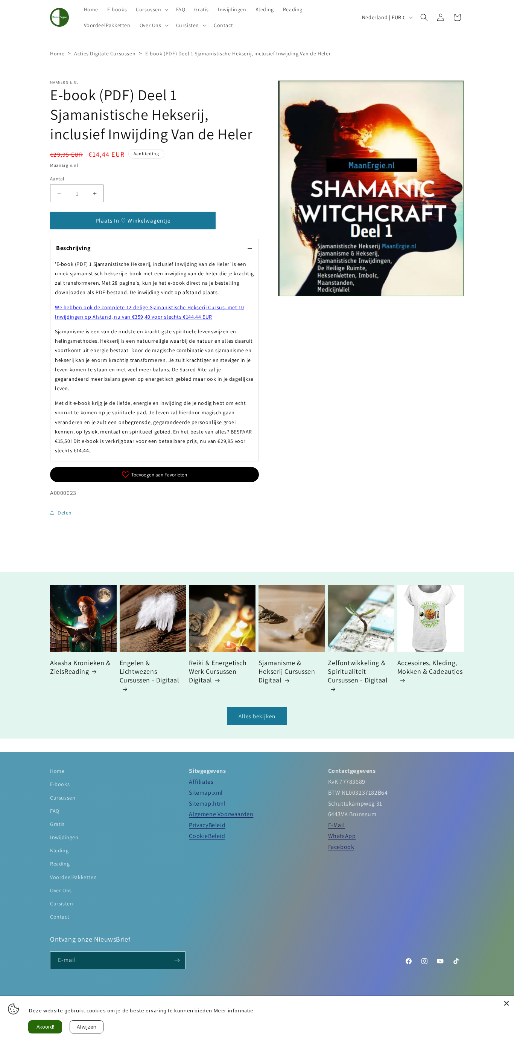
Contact (59, 916)
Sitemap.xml (206, 793)
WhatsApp (342, 836)
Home (57, 53)
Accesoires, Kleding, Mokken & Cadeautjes (429, 667)
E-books (60, 784)
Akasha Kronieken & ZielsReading (80, 667)
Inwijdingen (64, 837)
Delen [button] (65, 512)
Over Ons (61, 890)
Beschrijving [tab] (73, 248)
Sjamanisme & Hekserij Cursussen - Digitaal (289, 671)
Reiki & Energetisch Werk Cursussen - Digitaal (217, 671)
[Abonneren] (177, 960)
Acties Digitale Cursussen (104, 53)
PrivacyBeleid (207, 825)
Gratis (57, 824)
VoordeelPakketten (73, 877)
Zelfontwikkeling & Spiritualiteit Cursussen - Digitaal (358, 671)
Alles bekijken (257, 716)
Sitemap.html (207, 803)
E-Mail (336, 825)
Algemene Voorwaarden (221, 814)
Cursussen (62, 797)
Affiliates (201, 782)
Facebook (341, 847)
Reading (60, 863)
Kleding (59, 850)
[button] (151, 9)
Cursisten (61, 903)
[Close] (506, 1003)
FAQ (54, 810)
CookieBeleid (207, 836)
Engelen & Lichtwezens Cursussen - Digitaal (149, 671)
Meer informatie (234, 1010)
